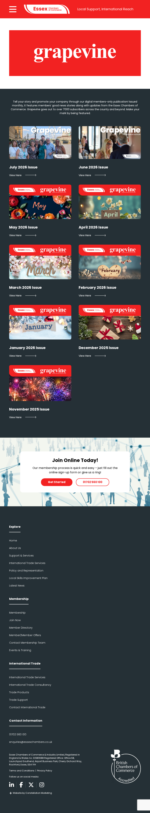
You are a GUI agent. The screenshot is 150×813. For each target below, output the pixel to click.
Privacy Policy (44, 770)
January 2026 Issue (27, 347)
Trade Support (18, 700)
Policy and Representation (26, 570)
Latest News (17, 585)
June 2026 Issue (93, 167)
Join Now (15, 620)
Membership (17, 613)
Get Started (56, 482)
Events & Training (20, 650)
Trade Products (19, 692)
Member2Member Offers (25, 635)
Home (13, 540)
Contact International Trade (27, 707)
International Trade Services (27, 563)
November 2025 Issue (29, 409)
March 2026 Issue (25, 287)
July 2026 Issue (23, 167)
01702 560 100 (92, 482)
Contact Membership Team (27, 643)
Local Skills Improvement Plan (28, 578)
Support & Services (21, 555)
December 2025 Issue (99, 347)
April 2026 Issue (93, 227)
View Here (15, 175)
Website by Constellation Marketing (32, 793)
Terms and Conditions (21, 770)
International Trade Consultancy (30, 685)
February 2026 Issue (97, 287)
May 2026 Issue (23, 227)
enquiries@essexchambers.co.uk (30, 742)
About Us (15, 548)
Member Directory (21, 628)
